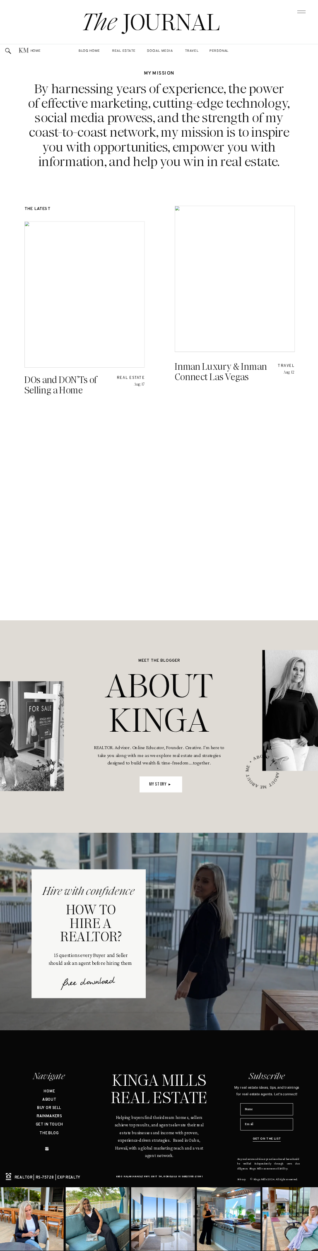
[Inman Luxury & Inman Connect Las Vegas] (235, 279)
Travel (286, 366)
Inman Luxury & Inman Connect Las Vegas (221, 372)
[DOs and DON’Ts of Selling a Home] (84, 294)
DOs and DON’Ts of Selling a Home (60, 385)
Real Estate (131, 378)
